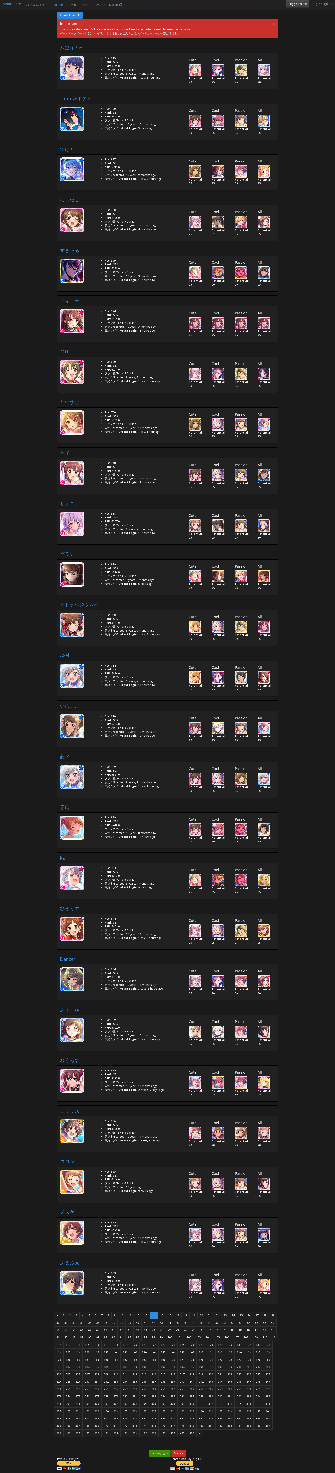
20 (201, 1315)
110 (265, 1337)
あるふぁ (69, 1262)
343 (68, 1418)
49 (209, 1322)
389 (68, 1433)
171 (182, 1359)
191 (153, 1367)
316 (248, 1404)
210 (115, 1374)
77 (209, 1330)
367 (77, 1426)
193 (172, 1367)
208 (96, 1374)
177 (239, 1359)
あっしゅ (69, 1009)
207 (87, 1374)
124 (172, 1345)
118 (115, 1345)
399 (163, 1433)
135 (58, 1352)
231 (96, 1381)
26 (249, 1315)
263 (182, 1389)
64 (105, 1330)
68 (137, 1330)
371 (115, 1426)
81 (240, 1330)
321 (77, 1411)
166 (134, 1359)
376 (163, 1426)
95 (129, 1337)
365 (58, 1426)
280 (125, 1396)
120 (134, 1345)
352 (153, 1418)
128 (210, 1345)
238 (163, 1381)
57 (272, 1322)
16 (169, 1315)
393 (106, 1433)
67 (129, 1330)
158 (58, 1359)
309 (182, 1404)
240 (182, 1381)
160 (77, 1359)
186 (106, 1367)
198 (220, 1367)
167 (144, 1359)
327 (134, 1411)
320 (68, 1411)
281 (134, 1396)
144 (144, 1352)
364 (267, 1418)
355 (182, 1418)
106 (227, 1337)
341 (267, 1411)
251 (68, 1389)
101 (179, 1337)
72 (169, 1330)
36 (105, 1322)
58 (58, 1330)
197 (210, 1367)
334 (201, 1411)
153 (229, 1352)
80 (232, 1330)
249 (267, 1381)
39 (129, 1322)
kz (62, 857)
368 (87, 1426)
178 (248, 1359)
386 (258, 1426)
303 (125, 1404)
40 (137, 1322)
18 (185, 1315)
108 (246, 1337)
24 (233, 1315)
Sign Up (327, 4)
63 (97, 1330)
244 (220, 1381)
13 (145, 1315)
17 (177, 1315)
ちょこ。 (69, 503)
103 (198, 1337)
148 (182, 1352)
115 (87, 1345)
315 (239, 1404)
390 (77, 1433)
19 (193, 1315)
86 (58, 1337)
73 (177, 1330)
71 (161, 1330)
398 (153, 1433)
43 (161, 1322)
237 (153, 1381)
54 (248, 1322)
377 (172, 1426)
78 (216, 1330)
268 (229, 1389)
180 (267, 1359)
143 (134, 1352)
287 (191, 1396)
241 (191, 1381)
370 (106, 1426)
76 (201, 1330)
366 (68, 1426)
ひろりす (69, 908)
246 (239, 1381)
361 (239, 1418)
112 (58, 1345)
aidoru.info (12, 4)
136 (68, 1352)
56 (264, 1322)
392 (96, 1433)
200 (239, 1367)
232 (106, 1381)
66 (121, 1330)
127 (201, 1345)
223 (239, 1374)
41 (145, 1322)
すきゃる (69, 250)
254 (96, 1389)
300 (96, 1404)
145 (153, 1352)
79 (224, 1330)
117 (106, 1345)
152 (220, 1352)
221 (220, 1374)
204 (58, 1374)
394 (115, 1433)
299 (87, 1404)
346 (96, 1418)
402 (191, 1433)
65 (113, 1330)
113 (68, 1345)
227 (58, 1381)
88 (73, 1337)
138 (87, 1352)
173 (201, 1359)
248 (258, 1381)
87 (65, 1337)
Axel (64, 655)
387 (267, 1426)
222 (229, 1374)
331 (172, 1411)
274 (68, 1396)
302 (115, 1404)
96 (137, 1337)
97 (145, 1337)
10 (121, 1315)
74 (185, 1330)
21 (209, 1315)
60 (73, 1330)
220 (210, 1374)
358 (210, 1418)
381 (210, 1426)
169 (163, 1359)
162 (96, 1359)
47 (193, 1322)
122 (153, 1345)
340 (258, 1411)
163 (106, 1359)
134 (267, 1345)
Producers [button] (57, 5)
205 (68, 1374)
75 (193, 1330)
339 (248, 1411)
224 (248, 1374)
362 (248, 1418)
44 (169, 1322)
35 (97, 1322)
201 (248, 1367)
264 (191, 1389)
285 (172, 1396)
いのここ (69, 705)
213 (144, 1374)
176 (229, 1359)
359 (220, 1418)
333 (191, 1411)
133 (258, 1345)
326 (125, 1411)
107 (236, 1337)
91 (97, 1337)
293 (248, 1396)
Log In (316, 4)
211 (125, 1374)
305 (144, 1404)
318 (267, 1404)
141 (115, 1352)
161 (87, 1359)
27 (257, 1315)
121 (144, 1345)
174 (210, 1359)
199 (229, 1367)
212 (134, 1374)
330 (163, 1411)
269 (239, 1389)
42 (153, 1322)
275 (77, 1396)
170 (172, 1359)
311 (201, 1404)
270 (248, 1389)
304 (134, 1404)
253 (87, 1389)
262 (172, 1389)
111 (274, 1337)
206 (77, 1374)
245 (229, 1381)
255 (106, 1389)
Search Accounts (70, 15)
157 (267, 1352)
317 (258, 1404)
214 (153, 1374)
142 (125, 1352)
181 (58, 1367)
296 (58, 1404)
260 (153, 1389)
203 (267, 1367)
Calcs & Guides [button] (35, 5)
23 (225, 1315)
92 (105, 1337)
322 (87, 1411)
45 (177, 1322)
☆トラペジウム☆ (79, 604)
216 (172, 1374)
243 (210, 1381)
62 (89, 1330)
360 (229, 1418)
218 (191, 1374)
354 (172, 1418)
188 (125, 1367)
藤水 (64, 756)
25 (241, 1315)
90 (89, 1337)
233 (115, 1381)
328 (144, 1411)
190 (144, 1367)
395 (125, 1433)
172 (191, 1359)
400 (172, 1433)
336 (220, 1411)
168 (153, 1359)
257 (125, 1389)
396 (134, 1433)
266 (210, 1389)
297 (68, 1404)
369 (96, 1426)
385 (248, 1426)
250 (58, 1389)
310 (191, 1404)
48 (201, 1322)
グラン (67, 554)
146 (163, 1352)
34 (89, 1322)
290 (220, 1396)
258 (134, 1389)
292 (239, 1396)
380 (201, 1426)
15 (161, 1315)
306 (153, 1404)
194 (182, 1367)
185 (96, 1367)
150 (201, 1352)
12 (137, 1315)
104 (208, 1337)
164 (115, 1359)
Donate (178, 1453)
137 (77, 1352)
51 (224, 1322)
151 (210, 1352)
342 (58, 1418)
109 (255, 1337)
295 (267, 1396)
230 (87, 1381)
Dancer (67, 959)
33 (81, 1322)
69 (145, 1330)
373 (134, 1426)
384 (239, 1426)
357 (201, 1418)
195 (191, 1367)
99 (161, 1337)
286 (182, 1396)
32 (73, 1322)
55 (256, 1322)
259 (144, 1389)
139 (96, 1352)
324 (106, 1411)
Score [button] (87, 5)
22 (217, 1315)
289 (210, 1396)
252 (77, 1389)
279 (115, 1396)
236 (144, 1381)
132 (248, 1345)
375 (153, 1426)
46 (185, 1322)
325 (115, 1411)
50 (216, 1322)
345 (87, 1418)
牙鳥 (64, 807)
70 (153, 1330)
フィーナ (69, 301)
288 (201, 1396)
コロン (67, 1161)
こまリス (69, 1111)
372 (125, 1426)
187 (115, 1367)
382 (220, 1426)
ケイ (65, 452)
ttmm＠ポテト (76, 98)
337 (229, 1411)
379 (191, 1426)
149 (191, 1352)
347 (106, 1418)
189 (134, 1367)
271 (258, 1389)
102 (189, 1337)
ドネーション (160, 1453)
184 (87, 1367)
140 (106, 1352)
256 (115, 1389)
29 (273, 1315)
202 (258, 1367)
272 (267, 1389)
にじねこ (69, 199)
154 (239, 1352)
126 (191, 1345)
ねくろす (69, 1060)
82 (248, 1330)
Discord (114, 5)
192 (163, 1367)
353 (163, 1418)
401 (182, 1433)
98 (153, 1337)
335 (210, 1411)
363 (258, 1418)
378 (182, 1426)
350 (134, 1418)
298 (77, 1404)
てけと (67, 149)
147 (172, 1352)
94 (121, 1337)
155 (248, 1352)
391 (87, 1433)
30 (58, 1322)
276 (87, 1396)
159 (68, 1359)
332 (182, 1411)
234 (125, 1381)
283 (153, 1396)
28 (265, 1315)
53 (240, 1322)
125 (182, 1345)
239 (172, 1381)
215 (163, 1374)
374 (144, 1426)
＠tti (65, 351)
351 (144, 1418)
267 (220, 1389)
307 (163, 1404)
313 (220, 1404)
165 (125, 1359)
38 (121, 1322)
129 (220, 1345)
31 (65, 1322)
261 (163, 1389)
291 (229, 1396)
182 (68, 1367)
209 (106, 1374)
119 (125, 1345)
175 (220, 1359)
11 (129, 1315)
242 (201, 1381)
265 (201, 1389)
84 (264, 1330)
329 (153, 1411)
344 (77, 1418)
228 (68, 1381)
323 (96, 1411)
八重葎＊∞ (71, 47)
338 (239, 1411)
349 (125, 1418)
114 (77, 1345)
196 (201, 1367)
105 (217, 1337)
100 (170, 1337)
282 (144, 1396)
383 (229, 1426)
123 (163, 1345)
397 (144, 1433)
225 (258, 1374)
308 (172, 1404)
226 (267, 1374)
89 (81, 1337)
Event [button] (74, 5)
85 (272, 1330)
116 (96, 1345)
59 (65, 1330)
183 (77, 1367)
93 (113, 1337)
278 (106, 1396)
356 (191, 1418)
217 (182, 1374)
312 (210, 1404)
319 (58, 1411)
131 (239, 1345)
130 (229, 1345)
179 (258, 1359)
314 (229, 1404)
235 (134, 1381)
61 (81, 1330)
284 (163, 1396)
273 (58, 1396)
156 (258, 1352)
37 (113, 1322)
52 (232, 1322)
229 (77, 1381)
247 (248, 1381)
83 (256, 1330)
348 (115, 1418)
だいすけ (69, 402)
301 (106, 1404)
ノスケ (67, 1212)
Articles (100, 5)
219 (201, 1374)
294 (258, 1396)
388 (58, 1433)
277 (96, 1396)
